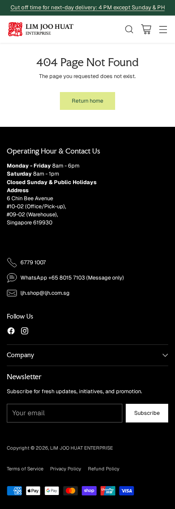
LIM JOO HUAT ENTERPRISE (81, 448)
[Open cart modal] (146, 29)
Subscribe (147, 413)
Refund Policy (103, 469)
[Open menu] (163, 29)
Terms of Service (25, 469)
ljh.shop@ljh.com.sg (45, 292)
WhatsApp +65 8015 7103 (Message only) (72, 277)
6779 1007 (33, 262)
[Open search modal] (129, 29)
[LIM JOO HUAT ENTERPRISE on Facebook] (11, 332)
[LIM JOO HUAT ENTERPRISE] (41, 29)
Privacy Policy (65, 469)
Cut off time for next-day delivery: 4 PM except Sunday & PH (88, 7)
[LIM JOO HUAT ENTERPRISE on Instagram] (25, 332)
